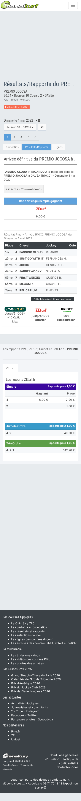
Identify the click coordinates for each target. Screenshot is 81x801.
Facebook (17, 715)
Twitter (32, 715)
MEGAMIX (26, 284)
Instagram (32, 711)
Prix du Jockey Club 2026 (28, 687)
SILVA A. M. (53, 271)
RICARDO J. (53, 252)
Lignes (58, 147)
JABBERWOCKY (30, 271)
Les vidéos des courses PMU (31, 659)
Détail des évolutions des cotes (52, 299)
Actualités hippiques (25, 703)
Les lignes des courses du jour (32, 639)
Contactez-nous (67, 767)
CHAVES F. (53, 284)
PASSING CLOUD (31, 252)
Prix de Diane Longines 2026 (30, 691)
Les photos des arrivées (27, 663)
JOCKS (24, 265)
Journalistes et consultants (29, 707)
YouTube (17, 711)
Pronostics (12, 147)
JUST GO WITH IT (31, 258)
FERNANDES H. (56, 258)
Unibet (15, 739)
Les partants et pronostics (29, 627)
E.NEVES (52, 290)
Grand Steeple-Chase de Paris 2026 (35, 675)
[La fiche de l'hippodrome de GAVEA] (42, 127)
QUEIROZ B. (54, 277)
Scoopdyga (45, 719)
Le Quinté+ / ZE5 (22, 623)
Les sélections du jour (26, 635)
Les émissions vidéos (25, 655)
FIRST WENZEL (29, 277)
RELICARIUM (28, 290)
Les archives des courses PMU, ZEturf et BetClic (44, 643)
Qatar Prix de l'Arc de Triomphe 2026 (36, 679)
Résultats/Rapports (36, 147)
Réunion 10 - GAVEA (19, 127)
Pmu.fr (15, 731)
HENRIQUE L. (55, 265)
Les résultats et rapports (28, 631)
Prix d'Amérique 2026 (25, 683)
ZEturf (10, 368)
